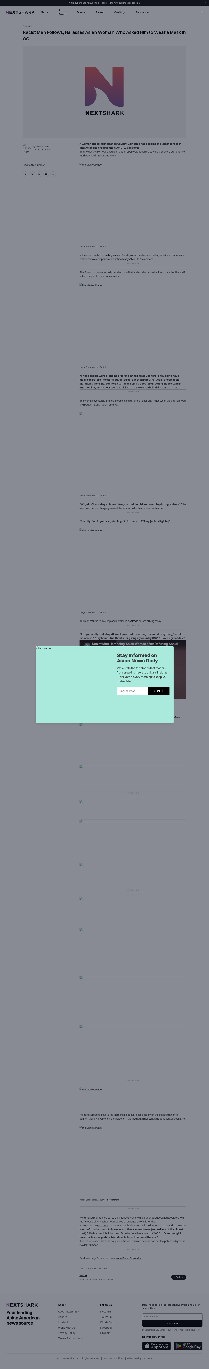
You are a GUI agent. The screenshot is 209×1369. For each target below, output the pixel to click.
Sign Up (159, 691)
